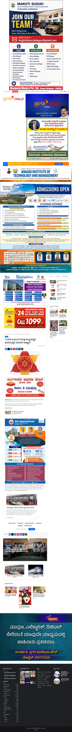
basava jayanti (12, 523)
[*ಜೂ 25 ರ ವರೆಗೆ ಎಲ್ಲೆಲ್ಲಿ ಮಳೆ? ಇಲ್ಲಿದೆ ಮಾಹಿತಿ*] (53, 298)
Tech (5, 712)
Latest (5, 163)
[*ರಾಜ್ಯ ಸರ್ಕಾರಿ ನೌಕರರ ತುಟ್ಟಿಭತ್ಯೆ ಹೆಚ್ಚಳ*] (53, 286)
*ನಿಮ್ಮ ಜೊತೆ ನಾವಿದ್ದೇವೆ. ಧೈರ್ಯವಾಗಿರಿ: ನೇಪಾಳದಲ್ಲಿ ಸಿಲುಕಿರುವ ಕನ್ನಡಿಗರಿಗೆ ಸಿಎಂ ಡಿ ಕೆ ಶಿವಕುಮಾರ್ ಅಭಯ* (54, 335)
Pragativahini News (30, 523)
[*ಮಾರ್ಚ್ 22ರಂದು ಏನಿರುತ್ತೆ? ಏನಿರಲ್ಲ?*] (53, 290)
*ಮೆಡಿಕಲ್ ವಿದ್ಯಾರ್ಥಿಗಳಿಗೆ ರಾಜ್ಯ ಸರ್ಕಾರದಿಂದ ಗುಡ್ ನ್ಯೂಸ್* (61, 294)
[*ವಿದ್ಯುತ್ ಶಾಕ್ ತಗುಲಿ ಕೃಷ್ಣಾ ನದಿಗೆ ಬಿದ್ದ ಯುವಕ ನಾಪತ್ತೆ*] (54, 311)
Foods (6, 717)
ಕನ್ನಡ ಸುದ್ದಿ (20, 525)
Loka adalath (44, 679)
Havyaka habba (39, 677)
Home (7, 334)
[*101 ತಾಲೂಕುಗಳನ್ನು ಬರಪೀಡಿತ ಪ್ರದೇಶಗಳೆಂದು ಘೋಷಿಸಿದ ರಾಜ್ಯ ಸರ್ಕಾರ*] (63, 311)
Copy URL (32, 529)
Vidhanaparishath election (41, 683)
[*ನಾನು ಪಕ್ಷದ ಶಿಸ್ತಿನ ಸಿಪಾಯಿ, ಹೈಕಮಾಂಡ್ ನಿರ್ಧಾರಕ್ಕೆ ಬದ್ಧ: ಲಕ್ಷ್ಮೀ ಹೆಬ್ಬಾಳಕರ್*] (8, 412)
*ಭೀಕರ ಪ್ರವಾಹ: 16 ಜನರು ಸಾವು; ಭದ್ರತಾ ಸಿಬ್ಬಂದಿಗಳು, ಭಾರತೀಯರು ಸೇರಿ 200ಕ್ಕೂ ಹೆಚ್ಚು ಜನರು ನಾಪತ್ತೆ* (16, 550)
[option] (25, 549)
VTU (48, 683)
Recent (57, 276)
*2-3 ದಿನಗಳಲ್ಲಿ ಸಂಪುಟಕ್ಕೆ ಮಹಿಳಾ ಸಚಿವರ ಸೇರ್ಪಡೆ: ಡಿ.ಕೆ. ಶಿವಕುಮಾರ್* (24, 607)
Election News (7, 707)
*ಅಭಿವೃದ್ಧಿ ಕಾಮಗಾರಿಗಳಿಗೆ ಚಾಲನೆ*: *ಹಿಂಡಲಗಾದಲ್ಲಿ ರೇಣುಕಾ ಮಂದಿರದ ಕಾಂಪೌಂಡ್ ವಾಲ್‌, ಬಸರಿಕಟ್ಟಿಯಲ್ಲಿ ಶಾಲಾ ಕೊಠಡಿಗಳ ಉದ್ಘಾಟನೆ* (63, 330)
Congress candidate (40, 675)
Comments (65, 276)
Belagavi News (6, 684)
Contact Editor (58, 163)
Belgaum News (11, 163)
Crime (6, 698)
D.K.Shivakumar (47, 675)
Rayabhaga (47, 681)
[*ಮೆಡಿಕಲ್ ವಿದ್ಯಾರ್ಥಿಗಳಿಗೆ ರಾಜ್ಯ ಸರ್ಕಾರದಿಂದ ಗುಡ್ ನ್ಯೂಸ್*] (53, 294)
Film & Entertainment (7, 689)
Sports (5, 710)
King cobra (39, 679)
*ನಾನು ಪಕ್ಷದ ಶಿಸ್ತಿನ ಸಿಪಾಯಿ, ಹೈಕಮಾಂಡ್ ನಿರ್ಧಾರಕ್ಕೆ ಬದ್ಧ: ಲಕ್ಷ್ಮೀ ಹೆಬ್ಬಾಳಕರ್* (29, 91)
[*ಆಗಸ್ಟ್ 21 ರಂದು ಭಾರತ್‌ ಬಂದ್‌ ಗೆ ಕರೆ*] (53, 281)
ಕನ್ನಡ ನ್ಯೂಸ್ (39, 523)
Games (6, 719)
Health (6, 693)
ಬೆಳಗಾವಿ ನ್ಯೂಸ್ (39, 687)
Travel (6, 721)
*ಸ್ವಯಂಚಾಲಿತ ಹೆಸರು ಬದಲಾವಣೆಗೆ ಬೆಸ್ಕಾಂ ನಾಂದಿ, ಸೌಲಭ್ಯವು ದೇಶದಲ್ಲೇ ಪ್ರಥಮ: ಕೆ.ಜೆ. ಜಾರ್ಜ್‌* (65, 673)
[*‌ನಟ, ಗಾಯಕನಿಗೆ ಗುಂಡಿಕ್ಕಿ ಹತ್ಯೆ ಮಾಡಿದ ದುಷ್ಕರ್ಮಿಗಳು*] (32, 682)
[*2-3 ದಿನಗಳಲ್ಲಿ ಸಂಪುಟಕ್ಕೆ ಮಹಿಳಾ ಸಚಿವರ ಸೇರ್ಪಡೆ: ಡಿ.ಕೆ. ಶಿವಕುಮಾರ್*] (25, 595)
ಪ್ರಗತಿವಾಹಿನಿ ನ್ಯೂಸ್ (28, 525)
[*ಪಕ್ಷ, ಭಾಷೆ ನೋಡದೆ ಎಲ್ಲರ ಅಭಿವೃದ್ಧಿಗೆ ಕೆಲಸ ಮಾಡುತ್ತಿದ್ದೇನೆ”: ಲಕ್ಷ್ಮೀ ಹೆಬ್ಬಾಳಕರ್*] (11, 589)
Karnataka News (28, 163)
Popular (51, 276)
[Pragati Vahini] (13, 98)
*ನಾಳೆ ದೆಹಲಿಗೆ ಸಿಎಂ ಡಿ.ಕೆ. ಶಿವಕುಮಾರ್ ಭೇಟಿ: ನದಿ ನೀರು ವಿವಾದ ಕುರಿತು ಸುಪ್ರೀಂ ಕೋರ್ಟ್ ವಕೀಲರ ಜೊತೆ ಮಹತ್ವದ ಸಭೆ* (39, 595)
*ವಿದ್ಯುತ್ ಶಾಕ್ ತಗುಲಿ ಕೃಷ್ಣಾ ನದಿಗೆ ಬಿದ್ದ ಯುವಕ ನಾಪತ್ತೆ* (54, 315)
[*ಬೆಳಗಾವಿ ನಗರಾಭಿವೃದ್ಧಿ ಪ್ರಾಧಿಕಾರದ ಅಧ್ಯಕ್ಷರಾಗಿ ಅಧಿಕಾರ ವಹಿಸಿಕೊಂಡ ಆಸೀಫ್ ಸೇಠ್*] (32, 675)
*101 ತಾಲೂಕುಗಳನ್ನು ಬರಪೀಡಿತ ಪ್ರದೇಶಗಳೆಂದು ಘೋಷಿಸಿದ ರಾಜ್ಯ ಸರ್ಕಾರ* (63, 315)
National (5, 703)
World (7, 545)
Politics (35, 163)
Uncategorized (6, 714)
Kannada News (20, 163)
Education (6, 700)
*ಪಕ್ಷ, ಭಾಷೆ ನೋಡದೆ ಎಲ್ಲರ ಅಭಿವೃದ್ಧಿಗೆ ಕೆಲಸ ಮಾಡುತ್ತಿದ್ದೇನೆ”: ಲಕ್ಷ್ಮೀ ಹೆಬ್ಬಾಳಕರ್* (10, 595)
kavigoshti (20, 523)
